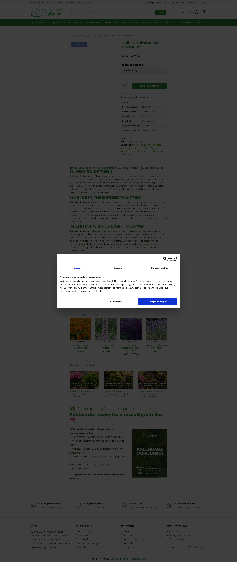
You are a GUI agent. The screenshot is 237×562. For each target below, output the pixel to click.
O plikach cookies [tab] (159, 268)
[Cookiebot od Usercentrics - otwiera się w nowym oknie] (165, 259)
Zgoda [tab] (77, 268)
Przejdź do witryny (158, 301)
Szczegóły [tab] (119, 268)
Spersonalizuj (116, 301)
